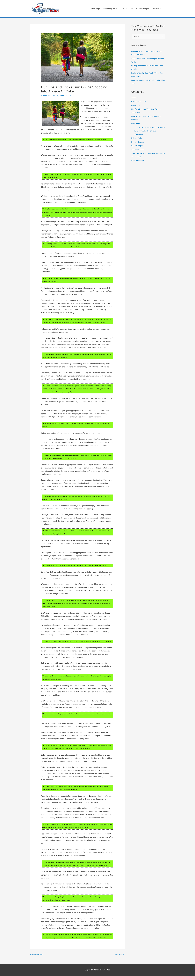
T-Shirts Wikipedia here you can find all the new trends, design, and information (149, 130)
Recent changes (142, 9)
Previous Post (36, 954)
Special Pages (137, 146)
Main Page (95, 9)
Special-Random (138, 149)
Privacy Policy (137, 138)
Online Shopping (48, 95)
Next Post (119, 954)
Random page (158, 9)
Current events (127, 9)
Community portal (110, 9)
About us (134, 98)
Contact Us (135, 105)
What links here (137, 161)
